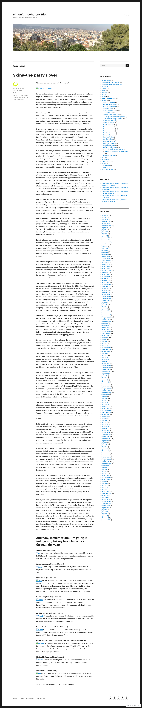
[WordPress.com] (126, 698)
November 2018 (106, 317)
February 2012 (106, 453)
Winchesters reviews (109, 155)
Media (103, 90)
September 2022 (107, 270)
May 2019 (104, 307)
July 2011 (104, 467)
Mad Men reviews (108, 125)
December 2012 (106, 433)
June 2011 (104, 469)
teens (18, 99)
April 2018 (105, 323)
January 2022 (106, 274)
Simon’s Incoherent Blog (30, 14)
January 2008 (106, 499)
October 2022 (106, 268)
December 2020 (106, 284)
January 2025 (106, 238)
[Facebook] (114, 698)
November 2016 (106, 349)
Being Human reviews (110, 104)
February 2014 (106, 406)
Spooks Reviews (108, 139)
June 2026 (105, 219)
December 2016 (106, 347)
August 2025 (105, 228)
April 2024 (105, 252)
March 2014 (105, 404)
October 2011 (105, 461)
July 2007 (104, 510)
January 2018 (105, 329)
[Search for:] (113, 65)
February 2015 (106, 384)
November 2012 (106, 435)
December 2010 (106, 477)
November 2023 (106, 260)
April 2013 (105, 424)
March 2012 (105, 451)
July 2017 (104, 339)
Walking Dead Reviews (110, 147)
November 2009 (106, 493)
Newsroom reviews (109, 129)
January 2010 (105, 491)
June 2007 (105, 512)
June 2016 (105, 353)
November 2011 (106, 459)
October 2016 (106, 351)
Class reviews (109, 113)
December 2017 (106, 331)
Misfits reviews (108, 127)
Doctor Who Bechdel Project (110, 82)
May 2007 (105, 514)
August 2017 (105, 337)
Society (104, 157)
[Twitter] (110, 698)
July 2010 (104, 481)
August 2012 (105, 441)
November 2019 (106, 299)
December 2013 (106, 410)
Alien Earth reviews (109, 102)
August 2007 (105, 508)
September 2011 (106, 463)
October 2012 (106, 437)
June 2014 (105, 398)
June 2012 (105, 445)
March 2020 (105, 290)
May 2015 (104, 378)
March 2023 (105, 262)
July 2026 (104, 217)
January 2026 (106, 224)
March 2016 (105, 359)
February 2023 (106, 264)
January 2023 (106, 266)
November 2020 (106, 286)
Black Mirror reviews (109, 106)
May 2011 (104, 471)
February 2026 (106, 222)
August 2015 (105, 374)
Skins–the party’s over (35, 75)
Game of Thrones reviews (111, 115)
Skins (14, 99)
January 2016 (106, 364)
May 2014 (104, 400)
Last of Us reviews (108, 123)
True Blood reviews (109, 145)
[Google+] (118, 698)
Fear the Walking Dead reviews (114, 149)
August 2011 (105, 465)
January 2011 (105, 475)
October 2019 (106, 301)
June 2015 (105, 376)
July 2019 (104, 303)
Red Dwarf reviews (109, 133)
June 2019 (105, 305)
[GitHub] (122, 698)
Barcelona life (106, 80)
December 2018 (106, 315)
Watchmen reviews (107, 169)
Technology (105, 159)
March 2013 (105, 426)
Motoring (104, 92)
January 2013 (105, 430)
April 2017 (105, 345)
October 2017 (106, 335)
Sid (27, 97)
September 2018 (106, 321)
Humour (104, 88)
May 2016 (104, 355)
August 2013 (105, 416)
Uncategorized (106, 161)
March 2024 (105, 254)
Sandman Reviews (108, 135)
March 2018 (105, 325)
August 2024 (105, 244)
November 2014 (106, 388)
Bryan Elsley (19, 95)
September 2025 (107, 226)
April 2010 (105, 487)
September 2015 (106, 372)
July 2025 (104, 230)
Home (126, 15)
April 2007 (105, 516)
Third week (106, 165)
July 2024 (104, 246)
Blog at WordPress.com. (37, 698)
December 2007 (106, 501)
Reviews (15, 93)
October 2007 (106, 506)
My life (104, 94)
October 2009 (106, 495)
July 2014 (104, 396)
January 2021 (105, 282)
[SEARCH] (127, 65)
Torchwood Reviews (109, 143)
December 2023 (106, 258)
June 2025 (105, 232)
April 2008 (105, 497)
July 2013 (104, 418)
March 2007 (105, 518)
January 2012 (105, 455)
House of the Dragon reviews (113, 119)
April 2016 (105, 357)
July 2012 (104, 443)
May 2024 (105, 250)
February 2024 (106, 256)
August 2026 (105, 215)
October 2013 (105, 414)
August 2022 (105, 272)
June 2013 (104, 420)
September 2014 (106, 392)
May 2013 (104, 422)
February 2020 (106, 293)
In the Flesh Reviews (109, 121)
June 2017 (105, 341)
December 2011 (106, 457)
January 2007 (106, 520)
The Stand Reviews (109, 141)
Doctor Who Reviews (109, 110)
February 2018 (106, 327)
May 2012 (104, 447)
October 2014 (106, 390)
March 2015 (105, 382)
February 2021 (106, 280)
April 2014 (105, 402)
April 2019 (105, 309)
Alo (14, 95)
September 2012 (106, 439)
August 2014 (105, 394)
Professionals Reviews (108, 98)
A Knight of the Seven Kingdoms (115, 117)
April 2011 (105, 473)
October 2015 (106, 370)
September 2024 (107, 242)
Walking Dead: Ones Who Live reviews (116, 151)
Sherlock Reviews (108, 137)
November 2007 (106, 504)
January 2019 (106, 313)
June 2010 (105, 483)
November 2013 (106, 412)
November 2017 (106, 333)
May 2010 (104, 485)
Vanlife (104, 163)
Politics (104, 96)
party (20, 97)
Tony (22, 99)
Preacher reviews (108, 131)
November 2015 (106, 368)
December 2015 (106, 366)
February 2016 (106, 362)
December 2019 (106, 297)
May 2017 (104, 343)
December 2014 (106, 386)
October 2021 (106, 278)
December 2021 (106, 276)
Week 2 (105, 167)
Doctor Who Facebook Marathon (112, 84)
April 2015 (105, 380)
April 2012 (105, 449)
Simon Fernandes (18, 88)
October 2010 (106, 479)
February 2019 (106, 311)
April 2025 (105, 236)
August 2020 (105, 288)
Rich (23, 97)
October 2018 (106, 319)
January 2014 (105, 408)
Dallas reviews (107, 108)
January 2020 (106, 295)
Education (105, 86)
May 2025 (105, 234)
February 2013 (106, 428)
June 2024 (105, 248)
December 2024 (106, 240)
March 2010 (105, 489)
